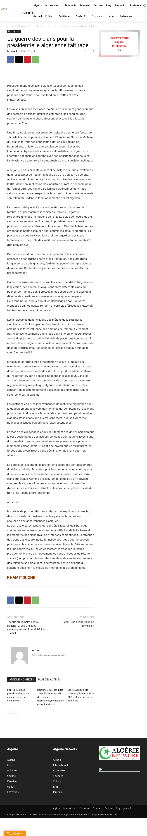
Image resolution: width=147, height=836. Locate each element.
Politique (12, 770)
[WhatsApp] (35, 59)
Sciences (58, 776)
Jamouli (57, 792)
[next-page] (15, 711)
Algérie (57, 759)
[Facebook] (10, 59)
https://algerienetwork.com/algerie (48, 655)
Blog (55, 786)
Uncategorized (25, 26)
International (60, 765)
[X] (19, 59)
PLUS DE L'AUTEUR (49, 679)
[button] (138, 5)
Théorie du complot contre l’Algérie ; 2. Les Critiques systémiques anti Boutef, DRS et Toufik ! (26, 627)
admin (14, 51)
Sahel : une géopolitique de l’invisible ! (78, 623)
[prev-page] (9, 711)
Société (11, 776)
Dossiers (12, 781)
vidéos (11, 786)
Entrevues (13, 792)
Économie (59, 770)
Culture (57, 781)
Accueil (10, 26)
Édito (10, 765)
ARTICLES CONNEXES (21, 679)
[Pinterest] (27, 59)
